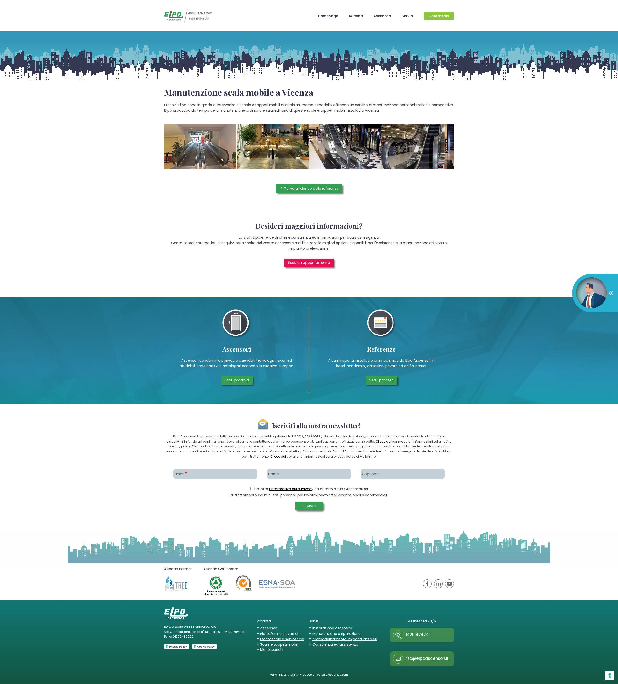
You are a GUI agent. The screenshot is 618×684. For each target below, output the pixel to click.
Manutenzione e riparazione (336, 633)
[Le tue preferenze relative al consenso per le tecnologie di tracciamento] (609, 675)
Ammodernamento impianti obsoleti (344, 639)
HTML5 (282, 675)
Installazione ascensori (332, 628)
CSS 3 (294, 675)
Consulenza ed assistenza (335, 644)
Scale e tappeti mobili (279, 644)
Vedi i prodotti (237, 380)
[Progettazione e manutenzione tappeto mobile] (200, 146)
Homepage (328, 16)
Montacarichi (271, 649)
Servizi (407, 16)
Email (181, 474)
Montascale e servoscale (282, 639)
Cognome (371, 474)
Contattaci (438, 16)
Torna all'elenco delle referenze (310, 188)
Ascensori (382, 16)
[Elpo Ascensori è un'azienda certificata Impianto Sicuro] (215, 585)
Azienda (356, 16)
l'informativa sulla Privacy (291, 489)
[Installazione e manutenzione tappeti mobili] (273, 146)
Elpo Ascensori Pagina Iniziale (188, 15)
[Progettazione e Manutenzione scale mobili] (345, 146)
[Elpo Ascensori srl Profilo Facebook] (427, 584)
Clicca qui (383, 441)
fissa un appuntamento (309, 262)
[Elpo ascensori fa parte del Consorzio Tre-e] (176, 583)
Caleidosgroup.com (334, 675)
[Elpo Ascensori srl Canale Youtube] (449, 584)
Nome (273, 474)
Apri (594, 293)
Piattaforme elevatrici (279, 633)
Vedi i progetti (381, 380)
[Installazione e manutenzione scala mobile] (417, 146)
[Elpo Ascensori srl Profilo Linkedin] (438, 584)
